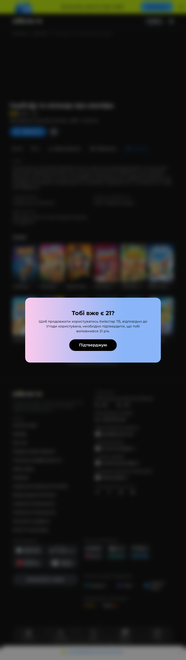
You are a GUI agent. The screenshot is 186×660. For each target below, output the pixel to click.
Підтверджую (93, 345)
